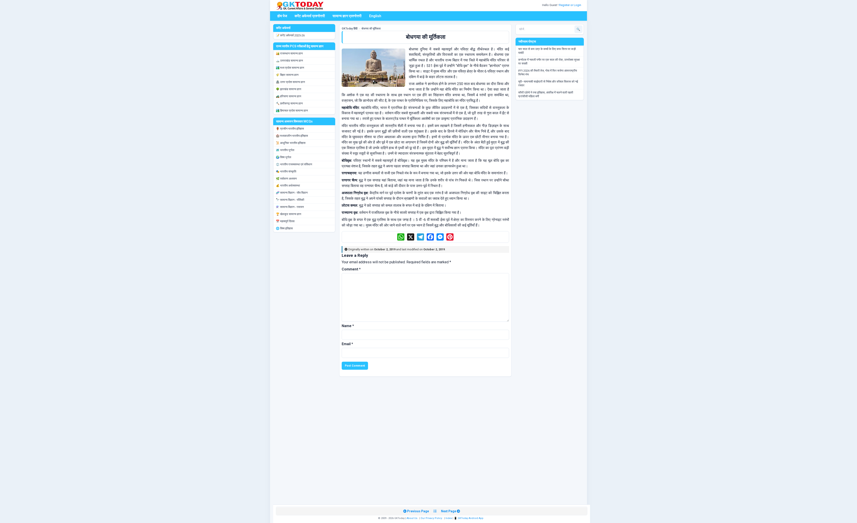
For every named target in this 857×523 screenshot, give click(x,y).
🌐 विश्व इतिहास (284, 228)
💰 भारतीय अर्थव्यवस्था (288, 185)
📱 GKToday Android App (469, 518)
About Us (412, 518)
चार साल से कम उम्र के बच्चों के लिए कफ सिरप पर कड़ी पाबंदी (547, 50)
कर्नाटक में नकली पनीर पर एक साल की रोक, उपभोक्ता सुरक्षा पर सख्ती (549, 61)
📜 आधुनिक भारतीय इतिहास (291, 143)
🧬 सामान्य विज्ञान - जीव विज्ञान (292, 192)
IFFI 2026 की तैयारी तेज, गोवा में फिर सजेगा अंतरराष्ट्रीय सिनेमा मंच (547, 72)
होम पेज (282, 16)
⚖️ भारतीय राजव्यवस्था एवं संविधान (294, 164)
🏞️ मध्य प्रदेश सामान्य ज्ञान (290, 67)
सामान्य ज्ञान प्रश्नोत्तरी (347, 16)
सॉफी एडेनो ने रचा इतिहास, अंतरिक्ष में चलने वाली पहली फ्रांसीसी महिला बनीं (545, 94)
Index (448, 518)
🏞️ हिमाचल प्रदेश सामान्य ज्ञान (292, 110)
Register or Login (570, 5)
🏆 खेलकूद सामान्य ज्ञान (288, 214)
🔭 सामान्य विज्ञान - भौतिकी (290, 199)
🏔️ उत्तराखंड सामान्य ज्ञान (289, 60)
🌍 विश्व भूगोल (283, 157)
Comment (351, 269)
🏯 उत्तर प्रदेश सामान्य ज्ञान (290, 82)
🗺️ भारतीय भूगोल (285, 150)
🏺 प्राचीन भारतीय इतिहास (290, 128)
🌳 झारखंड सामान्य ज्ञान (288, 89)
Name (348, 326)
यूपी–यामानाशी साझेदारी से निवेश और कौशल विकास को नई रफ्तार (548, 83)
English (375, 16)
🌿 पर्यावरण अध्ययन (286, 178)
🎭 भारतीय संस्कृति (286, 171)
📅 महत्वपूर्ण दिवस (285, 221)
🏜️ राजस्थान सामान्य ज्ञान (289, 53)
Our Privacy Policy (431, 518)
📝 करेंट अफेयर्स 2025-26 (290, 35)
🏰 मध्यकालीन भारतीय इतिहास (292, 135)
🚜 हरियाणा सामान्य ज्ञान (288, 96)
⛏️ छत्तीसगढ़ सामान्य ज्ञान (289, 103)
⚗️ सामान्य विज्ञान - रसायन (290, 207)
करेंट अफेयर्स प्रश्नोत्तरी (310, 16)
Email (347, 344)
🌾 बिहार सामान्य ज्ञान (287, 75)
